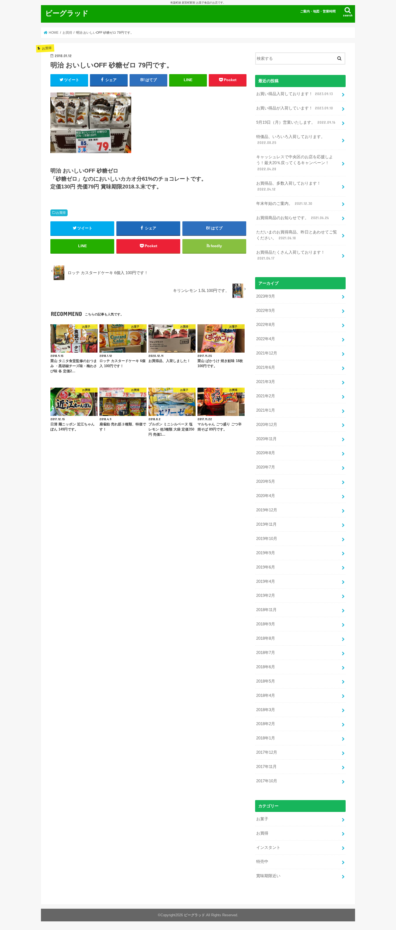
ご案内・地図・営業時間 (318, 11)
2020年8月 (265, 453)
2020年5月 (265, 481)
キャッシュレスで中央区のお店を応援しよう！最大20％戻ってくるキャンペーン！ (294, 163)
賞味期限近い (268, 876)
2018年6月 (265, 667)
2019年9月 (265, 553)
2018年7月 (265, 652)
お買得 (61, 213)
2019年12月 (266, 510)
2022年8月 (265, 324)
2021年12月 (266, 353)
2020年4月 (265, 496)
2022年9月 (265, 310)
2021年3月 (265, 382)
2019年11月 (266, 524)
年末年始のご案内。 (284, 203)
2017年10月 (266, 781)
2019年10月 (266, 538)
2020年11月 (266, 439)
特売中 (262, 861)
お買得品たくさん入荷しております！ (290, 255)
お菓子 (262, 819)
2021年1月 (265, 410)
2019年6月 (265, 567)
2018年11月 (266, 610)
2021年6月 (265, 367)
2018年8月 (265, 638)
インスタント (268, 847)
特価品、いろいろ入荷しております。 (290, 140)
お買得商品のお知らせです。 (292, 218)
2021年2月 (265, 396)
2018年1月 (265, 738)
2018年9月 (265, 624)
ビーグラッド (67, 13)
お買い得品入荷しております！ (294, 94)
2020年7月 (265, 467)
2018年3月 (265, 710)
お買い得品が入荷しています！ (294, 108)
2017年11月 (266, 766)
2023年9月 (265, 296)
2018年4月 (265, 695)
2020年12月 (266, 424)
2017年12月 (266, 752)
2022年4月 (265, 339)
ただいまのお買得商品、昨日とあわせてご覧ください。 (296, 235)
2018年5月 (265, 681)
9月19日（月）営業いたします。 (295, 122)
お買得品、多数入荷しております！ (288, 186)
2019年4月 (265, 581)
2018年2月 (265, 724)
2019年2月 (265, 595)
